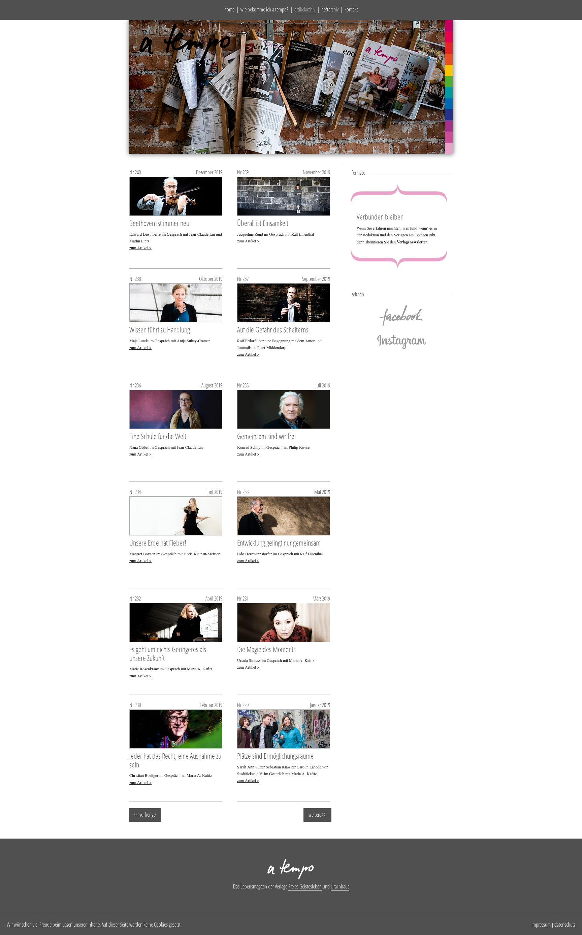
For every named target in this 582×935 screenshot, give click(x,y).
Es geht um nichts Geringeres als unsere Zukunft (167, 653)
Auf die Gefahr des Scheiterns (272, 329)
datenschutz (564, 924)
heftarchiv (329, 9)
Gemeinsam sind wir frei (266, 436)
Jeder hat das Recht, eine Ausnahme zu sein (175, 760)
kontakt (351, 9)
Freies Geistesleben (305, 886)
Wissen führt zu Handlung (159, 329)
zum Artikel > (140, 247)
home (229, 9)
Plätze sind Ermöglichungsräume (275, 756)
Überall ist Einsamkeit (262, 223)
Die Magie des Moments (266, 649)
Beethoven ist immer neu (159, 223)
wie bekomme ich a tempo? (264, 9)
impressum (541, 924)
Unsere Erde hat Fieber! (157, 542)
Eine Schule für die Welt (157, 436)
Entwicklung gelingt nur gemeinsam (279, 542)
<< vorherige (145, 814)
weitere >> (317, 814)
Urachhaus (340, 886)
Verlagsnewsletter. (412, 242)
